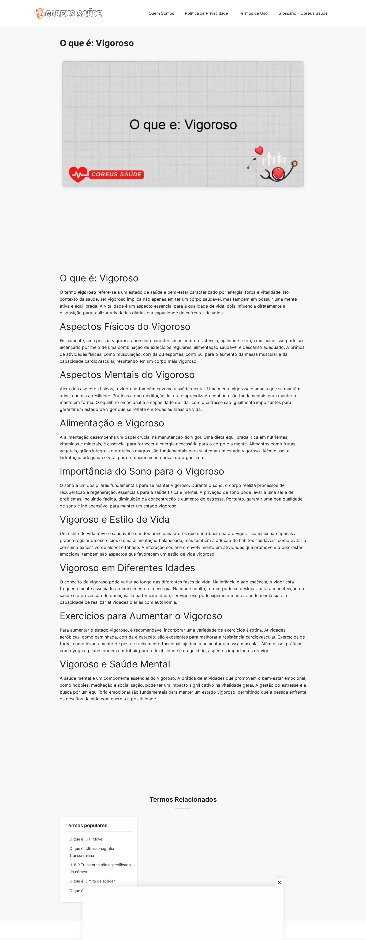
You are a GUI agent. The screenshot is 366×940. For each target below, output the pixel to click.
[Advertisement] (183, 232)
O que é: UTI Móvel (86, 839)
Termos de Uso (253, 13)
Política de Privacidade (206, 13)
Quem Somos (161, 13)
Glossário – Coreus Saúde (303, 13)
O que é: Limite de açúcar (92, 881)
